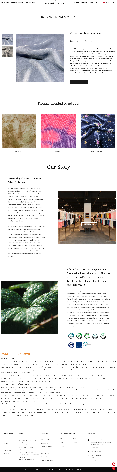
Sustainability (84, 2)
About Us (76, 2)
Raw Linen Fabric (46, 450)
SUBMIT (64, 446)
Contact (97, 2)
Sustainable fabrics (46, 457)
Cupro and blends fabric (48, 460)
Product (9, 10)
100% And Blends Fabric (38, 10)
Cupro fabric (5, 361)
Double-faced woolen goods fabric (98, 151)
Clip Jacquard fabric (46, 439)
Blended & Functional (17, 2)
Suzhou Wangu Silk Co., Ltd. (27, 469)
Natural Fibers (5, 2)
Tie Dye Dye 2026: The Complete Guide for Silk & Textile (37, 447)
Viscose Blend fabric (46, 446)
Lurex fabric (44, 443)
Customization (8, 447)
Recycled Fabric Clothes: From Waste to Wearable (36, 455)
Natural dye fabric (46, 453)
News (91, 2)
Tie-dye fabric (19, 151)
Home (3, 10)
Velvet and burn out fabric (58, 151)
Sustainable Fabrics (30, 2)
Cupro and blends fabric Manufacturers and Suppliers (66, 469)
